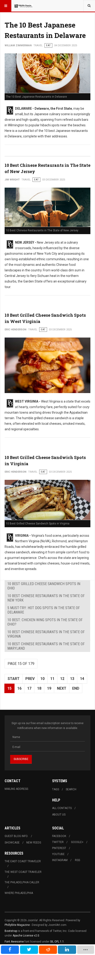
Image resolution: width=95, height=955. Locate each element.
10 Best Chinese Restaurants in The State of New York (46, 598)
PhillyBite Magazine (17, 925)
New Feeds (33, 842)
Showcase (12, 842)
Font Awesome (14, 941)
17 (29, 688)
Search (71, 789)
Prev (30, 678)
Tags (55, 789)
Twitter (58, 842)
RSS (77, 860)
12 (62, 678)
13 (72, 678)
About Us (58, 814)
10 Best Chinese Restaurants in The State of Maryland (46, 646)
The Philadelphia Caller (22, 882)
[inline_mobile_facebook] (10, 950)
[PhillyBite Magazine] (23, 6)
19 (49, 688)
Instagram (60, 860)
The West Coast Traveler (23, 872)
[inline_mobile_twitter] (29, 950)
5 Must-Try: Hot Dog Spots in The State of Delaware (43, 610)
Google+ (77, 842)
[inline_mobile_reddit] (48, 950)
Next (61, 688)
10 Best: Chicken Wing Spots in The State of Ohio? (45, 622)
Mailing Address (16, 789)
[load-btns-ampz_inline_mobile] (85, 950)
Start (14, 678)
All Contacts (62, 808)
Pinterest (59, 848)
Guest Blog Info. (16, 836)
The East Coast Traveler (23, 861)
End (75, 688)
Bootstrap (11, 931)
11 (52, 678)
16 (19, 688)
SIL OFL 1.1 (57, 941)
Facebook (59, 836)
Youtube (58, 854)
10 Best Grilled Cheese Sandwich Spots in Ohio (43, 586)
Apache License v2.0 (26, 935)
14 (82, 678)
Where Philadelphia (19, 893)
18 (39, 688)
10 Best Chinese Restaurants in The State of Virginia (46, 634)
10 (42, 678)
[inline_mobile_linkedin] (67, 950)
